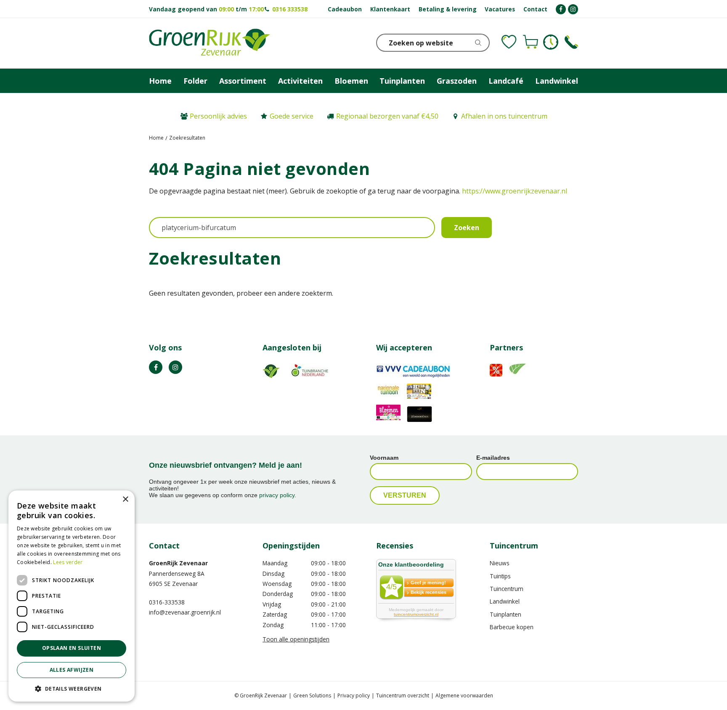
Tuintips (500, 576)
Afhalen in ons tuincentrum (504, 116)
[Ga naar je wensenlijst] (509, 42)
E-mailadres (493, 457)
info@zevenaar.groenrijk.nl (185, 612)
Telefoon (571, 42)
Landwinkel (505, 601)
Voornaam (384, 457)
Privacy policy (353, 695)
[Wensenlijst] (509, 42)
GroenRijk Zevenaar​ (178, 563)
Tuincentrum (506, 589)
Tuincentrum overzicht (402, 695)
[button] (71, 688)
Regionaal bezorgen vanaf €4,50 (387, 116)
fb (155, 367)
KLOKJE (550, 42)
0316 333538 (290, 9)
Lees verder (67, 562)
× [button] (125, 499)
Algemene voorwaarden (464, 695)
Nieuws (499, 563)
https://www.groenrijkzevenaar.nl (514, 191)
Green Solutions (312, 695)
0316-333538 (167, 602)
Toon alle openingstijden (296, 639)
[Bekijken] (530, 42)
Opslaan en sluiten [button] (71, 648)
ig (175, 367)
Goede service (291, 116)
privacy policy (277, 495)
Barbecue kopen (511, 627)
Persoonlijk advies (218, 116)
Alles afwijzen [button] (72, 669)
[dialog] (71, 596)
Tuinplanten (505, 614)
